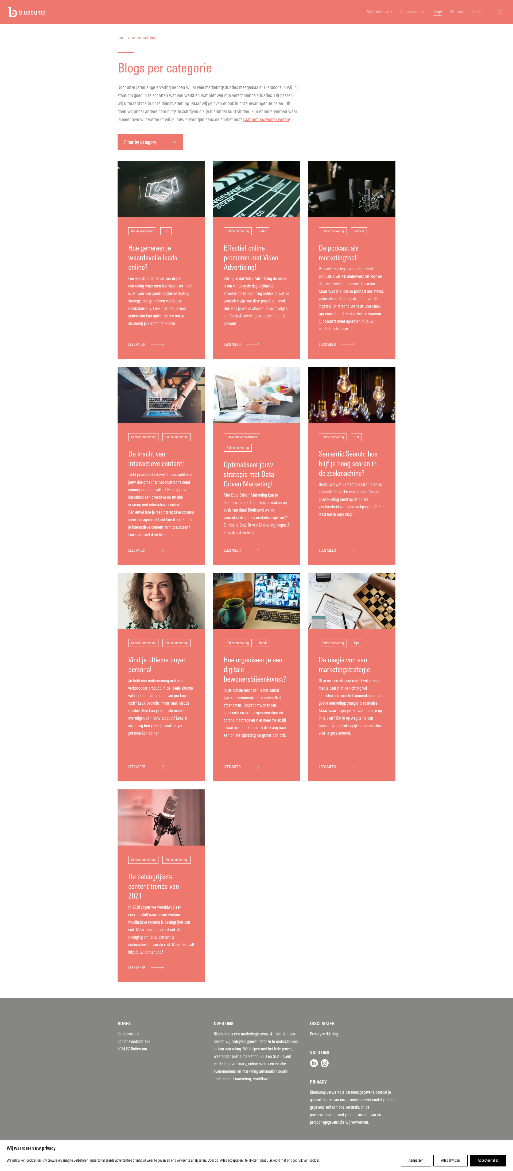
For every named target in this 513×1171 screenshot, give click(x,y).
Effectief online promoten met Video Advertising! (251, 258)
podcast (359, 231)
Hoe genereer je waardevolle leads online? (152, 258)
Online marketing (142, 231)
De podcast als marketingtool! (339, 253)
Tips (166, 231)
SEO (356, 437)
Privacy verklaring (324, 1033)
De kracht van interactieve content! (156, 459)
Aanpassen (416, 1160)
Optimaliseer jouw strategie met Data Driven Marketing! (249, 474)
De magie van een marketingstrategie (344, 664)
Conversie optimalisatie (242, 437)
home (121, 38)
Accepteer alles (488, 1160)
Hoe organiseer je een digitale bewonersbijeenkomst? (255, 669)
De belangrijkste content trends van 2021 (153, 886)
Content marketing (143, 437)
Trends (263, 643)
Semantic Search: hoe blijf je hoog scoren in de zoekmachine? (348, 464)
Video (262, 231)
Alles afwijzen (450, 1160)
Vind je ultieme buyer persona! (156, 664)
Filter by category (140, 142)
